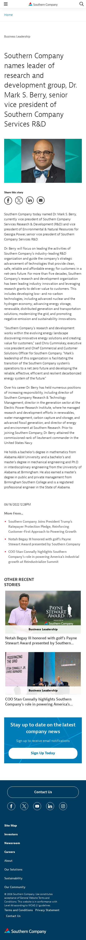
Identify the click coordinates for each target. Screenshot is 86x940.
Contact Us (43, 792)
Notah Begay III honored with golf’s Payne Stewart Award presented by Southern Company (41, 641)
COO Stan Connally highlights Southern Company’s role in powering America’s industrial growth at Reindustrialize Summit (43, 557)
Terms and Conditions (18, 910)
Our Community (14, 887)
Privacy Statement (47, 910)
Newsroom (12, 843)
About (8, 861)
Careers (9, 852)
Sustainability (13, 878)
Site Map (10, 825)
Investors (11, 834)
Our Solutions (13, 869)
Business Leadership (17, 36)
